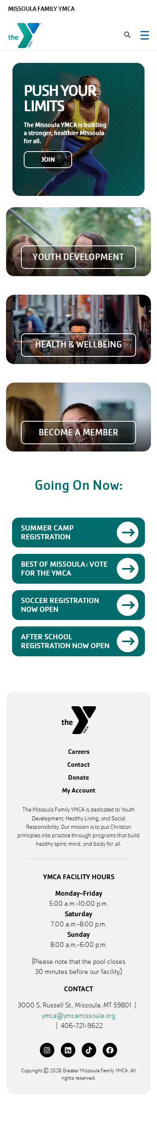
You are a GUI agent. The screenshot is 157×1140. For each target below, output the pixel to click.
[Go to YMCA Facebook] (110, 1050)
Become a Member (78, 432)
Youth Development (78, 257)
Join (48, 159)
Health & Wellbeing (78, 344)
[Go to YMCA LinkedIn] (68, 1050)
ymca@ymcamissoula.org (78, 1015)
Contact (78, 764)
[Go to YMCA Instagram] (47, 1050)
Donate (78, 777)
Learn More (127, 532)
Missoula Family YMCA (41, 9)
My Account (78, 790)
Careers (78, 752)
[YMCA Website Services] (26, 37)
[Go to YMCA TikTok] (89, 1050)
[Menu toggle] (144, 35)
